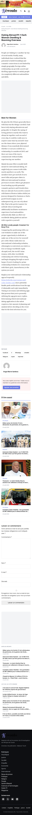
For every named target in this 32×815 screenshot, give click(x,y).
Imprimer (20, 356)
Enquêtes (10, 808)
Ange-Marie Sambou (12, 44)
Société (21, 21)
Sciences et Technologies (9, 786)
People (3, 781)
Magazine (4, 790)
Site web (4, 581)
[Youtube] (12, 799)
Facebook (5, 352)
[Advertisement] (16, 97)
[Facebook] (3, 799)
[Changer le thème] (24, 11)
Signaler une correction (11, 387)
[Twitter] (8, 799)
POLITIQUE (6, 21)
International (5, 771)
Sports (3, 769)
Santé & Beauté (6, 783)
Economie (4, 766)
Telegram (5, 356)
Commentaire (6, 537)
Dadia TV (4, 788)
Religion (4, 779)
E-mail (4, 572)
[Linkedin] (17, 799)
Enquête (5, 449)
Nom (3, 563)
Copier (13, 356)
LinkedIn (26, 352)
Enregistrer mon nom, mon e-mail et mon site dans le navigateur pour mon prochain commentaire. (15, 595)
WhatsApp (18, 352)
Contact (4, 808)
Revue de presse (6, 774)
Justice (14, 21)
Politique (4, 776)
